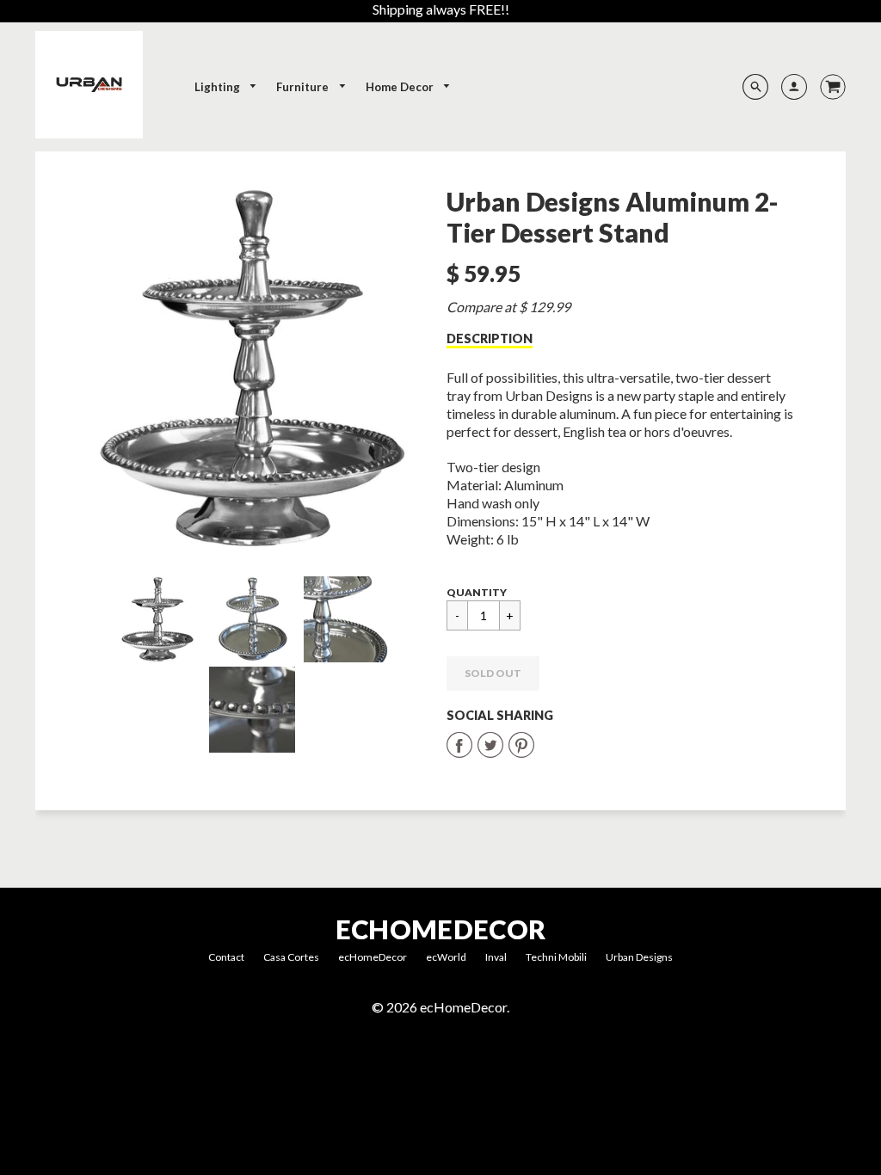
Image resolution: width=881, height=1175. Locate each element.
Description (490, 338)
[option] (252, 368)
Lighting (218, 87)
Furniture (303, 87)
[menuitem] (226, 87)
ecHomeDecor (440, 929)
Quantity (477, 592)
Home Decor (401, 87)
